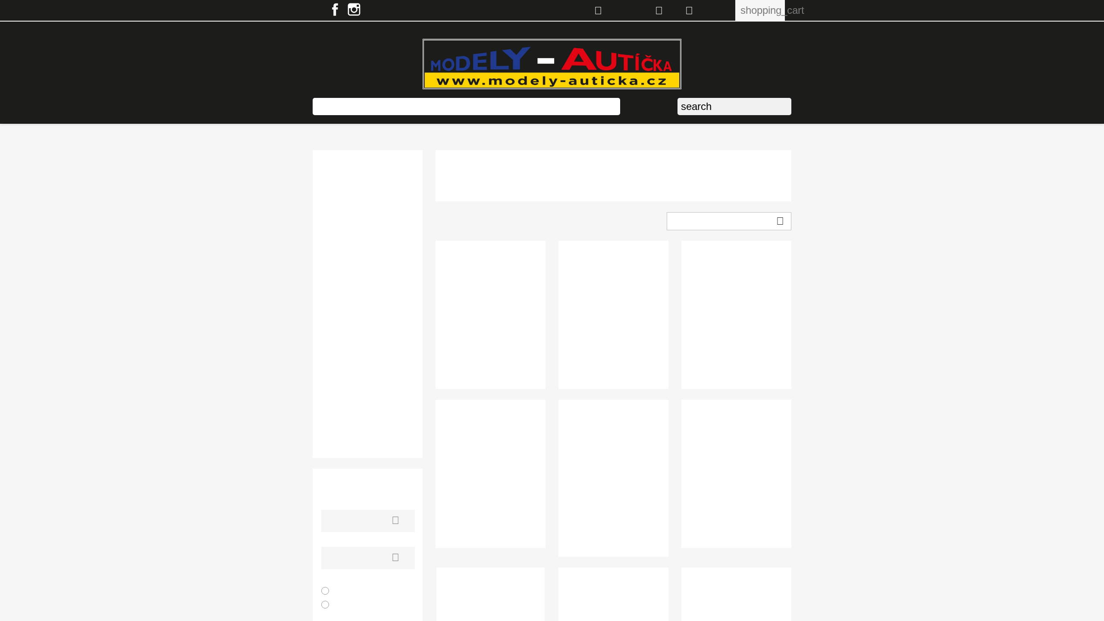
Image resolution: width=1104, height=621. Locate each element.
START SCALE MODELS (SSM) (361, 418)
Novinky (415, 106)
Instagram (354, 9)
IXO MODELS (342, 256)
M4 (326, 293)
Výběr (727, 221)
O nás (598, 106)
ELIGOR (334, 232)
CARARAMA (342, 220)
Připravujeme (469, 106)
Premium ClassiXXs (353, 341)
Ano (343, 591)
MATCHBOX (341, 305)
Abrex (331, 196)
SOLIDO (334, 377)
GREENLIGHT (344, 244)
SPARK (333, 389)
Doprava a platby (542, 106)
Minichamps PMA (349, 317)
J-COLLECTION (347, 269)
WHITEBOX (340, 434)
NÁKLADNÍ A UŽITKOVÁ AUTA (362, 171)
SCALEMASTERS (350, 353)
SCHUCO (336, 365)
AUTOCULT (340, 208)
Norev (331, 329)
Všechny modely (356, 106)
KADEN (334, 281)
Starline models (346, 401)
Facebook (335, 9)
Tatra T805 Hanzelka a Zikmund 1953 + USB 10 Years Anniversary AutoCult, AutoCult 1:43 (613, 527)
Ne (343, 604)
